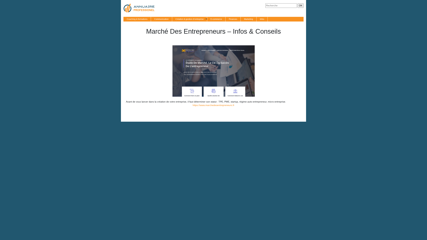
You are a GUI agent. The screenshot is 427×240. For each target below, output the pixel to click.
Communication (161, 19)
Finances (233, 19)
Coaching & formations (137, 19)
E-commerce (216, 19)
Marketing (248, 19)
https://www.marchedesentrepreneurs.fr (213, 105)
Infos (262, 19)
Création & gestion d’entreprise (189, 19)
